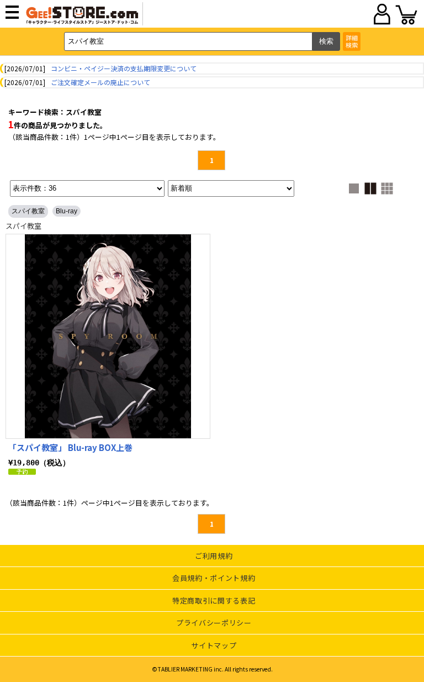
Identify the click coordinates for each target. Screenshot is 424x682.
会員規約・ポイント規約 (213, 578)
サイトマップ (213, 645)
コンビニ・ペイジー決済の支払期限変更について (124, 68)
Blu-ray (66, 211)
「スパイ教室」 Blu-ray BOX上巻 (70, 447)
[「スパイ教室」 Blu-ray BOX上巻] (108, 336)
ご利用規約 (213, 555)
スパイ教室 (28, 211)
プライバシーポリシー (214, 622)
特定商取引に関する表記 (213, 600)
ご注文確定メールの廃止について (100, 82)
